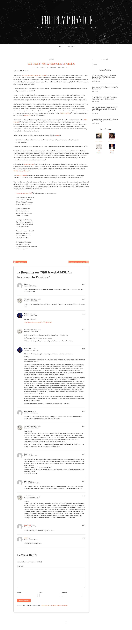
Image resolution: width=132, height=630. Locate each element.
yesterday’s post (29, 164)
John (25, 538)
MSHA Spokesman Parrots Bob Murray (34, 75)
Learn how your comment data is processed (54, 605)
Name (19, 592)
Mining (51, 59)
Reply (83, 284)
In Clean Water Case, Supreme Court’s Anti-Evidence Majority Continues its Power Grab (104, 109)
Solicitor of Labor (21, 175)
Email (41, 592)
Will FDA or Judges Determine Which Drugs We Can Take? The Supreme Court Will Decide (104, 77)
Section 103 (27, 115)
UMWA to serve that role (21, 171)
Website (64, 592)
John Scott (27, 525)
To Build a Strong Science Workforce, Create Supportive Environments (104, 98)
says (57, 135)
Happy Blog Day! (21, 262)
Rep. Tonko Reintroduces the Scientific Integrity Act (105, 88)
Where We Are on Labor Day (77, 262)
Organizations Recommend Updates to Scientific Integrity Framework (105, 120)
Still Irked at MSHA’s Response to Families (51, 63)
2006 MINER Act (64, 113)
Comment (20, 566)
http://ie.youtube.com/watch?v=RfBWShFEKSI (38, 322)
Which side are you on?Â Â (24, 193)
